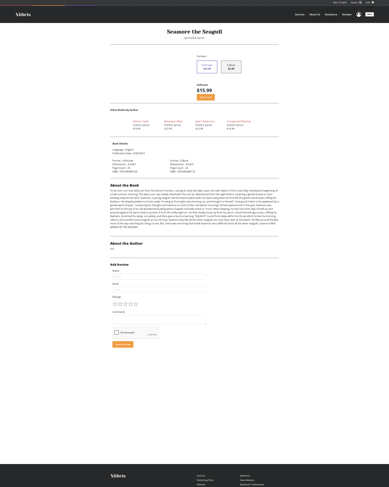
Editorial (201, 484)
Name (115, 270)
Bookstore (331, 14)
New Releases (247, 480)
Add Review (119, 264)
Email (115, 283)
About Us (314, 14)
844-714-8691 (340, 2)
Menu (369, 14)
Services (300, 14)
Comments (118, 312)
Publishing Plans (205, 480)
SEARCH (355, 2)
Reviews (346, 14)
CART (368, 2)
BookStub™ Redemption (252, 484)
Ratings (116, 297)
